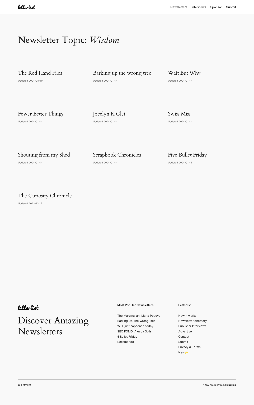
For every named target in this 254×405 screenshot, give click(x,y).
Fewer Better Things (40, 114)
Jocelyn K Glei (109, 114)
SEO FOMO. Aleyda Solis (134, 331)
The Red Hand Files (40, 73)
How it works (187, 315)
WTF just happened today (135, 326)
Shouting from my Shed (44, 155)
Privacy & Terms (189, 347)
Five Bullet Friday (187, 155)
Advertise (185, 331)
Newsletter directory (192, 321)
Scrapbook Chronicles (117, 155)
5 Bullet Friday (127, 336)
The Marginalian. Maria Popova (138, 315)
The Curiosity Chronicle (45, 196)
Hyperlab (230, 384)
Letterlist (26, 384)
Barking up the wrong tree (122, 73)
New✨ (183, 352)
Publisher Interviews (192, 326)
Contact (183, 336)
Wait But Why (184, 73)
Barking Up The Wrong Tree (136, 321)
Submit (183, 342)
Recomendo (125, 342)
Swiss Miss (179, 114)
